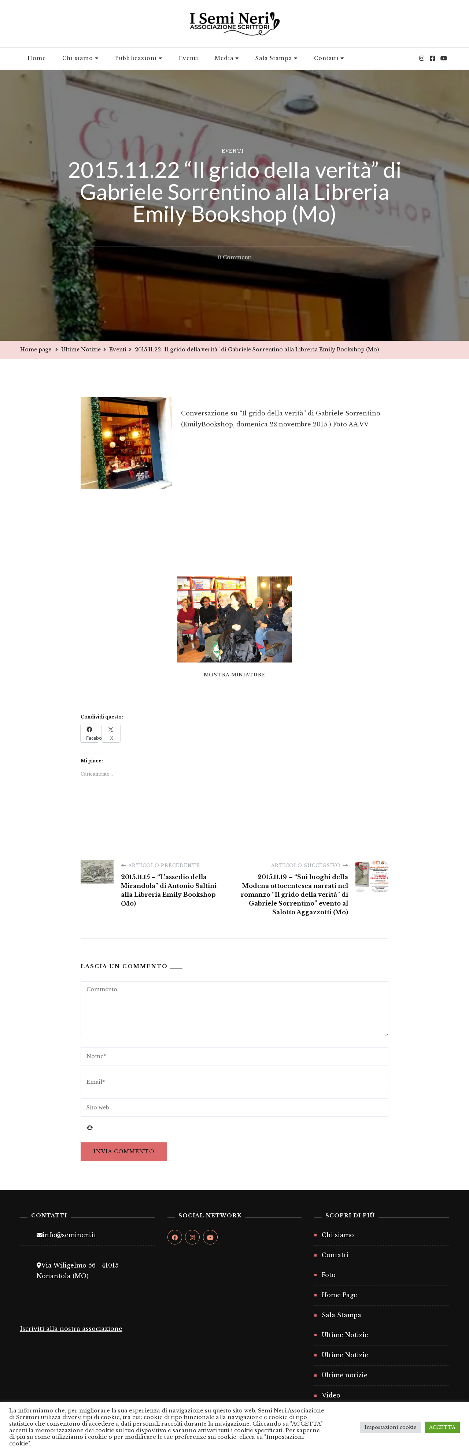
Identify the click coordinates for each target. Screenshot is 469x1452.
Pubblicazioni (136, 58)
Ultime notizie (345, 1375)
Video (331, 1395)
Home (36, 58)
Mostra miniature (235, 675)
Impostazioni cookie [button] (391, 1427)
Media (224, 58)
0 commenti (235, 258)
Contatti (326, 58)
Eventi (188, 58)
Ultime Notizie (345, 1335)
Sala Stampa (273, 58)
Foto (329, 1275)
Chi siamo (77, 58)
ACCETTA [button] (442, 1427)
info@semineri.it (69, 1235)
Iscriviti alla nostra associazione (71, 1328)
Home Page (339, 1295)
